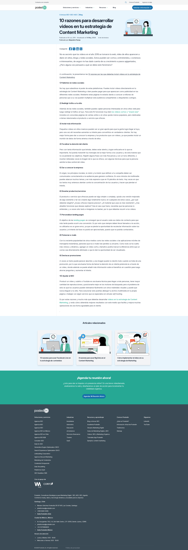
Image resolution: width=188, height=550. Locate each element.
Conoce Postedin (134, 2)
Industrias (89, 7)
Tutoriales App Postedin (95, 437)
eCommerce (71, 431)
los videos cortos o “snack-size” (125, 112)
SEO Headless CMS (40, 473)
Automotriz (70, 424)
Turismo (69, 437)
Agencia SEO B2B (40, 437)
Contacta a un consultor (42, 2)
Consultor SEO (39, 441)
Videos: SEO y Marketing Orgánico (98, 434)
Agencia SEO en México (42, 431)
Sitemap (119, 431)
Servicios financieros (73, 434)
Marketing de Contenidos (42, 460)
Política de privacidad (73, 548)
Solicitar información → (142, 8)
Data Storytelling (39, 466)
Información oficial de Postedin (127, 424)
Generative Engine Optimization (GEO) (46, 447)
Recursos (102, 7)
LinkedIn (146, 421)
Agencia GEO (38, 428)
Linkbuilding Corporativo (42, 453)
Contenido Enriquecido (41, 463)
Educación (70, 428)
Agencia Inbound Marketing (43, 457)
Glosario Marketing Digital (95, 428)
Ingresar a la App (147, 2)
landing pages (79, 220)
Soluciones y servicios (71, 7)
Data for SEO (38, 444)
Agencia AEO (38, 424)
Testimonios (121, 428)
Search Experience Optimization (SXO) (47, 450)
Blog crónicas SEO (93, 421)
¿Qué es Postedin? (123, 421)
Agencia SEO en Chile (41, 434)
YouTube (147, 424)
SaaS (68, 441)
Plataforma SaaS (39, 470)
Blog (114, 7)
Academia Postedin (93, 424)
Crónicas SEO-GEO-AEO (68, 15)
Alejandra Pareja (74, 40)
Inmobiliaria (70, 421)
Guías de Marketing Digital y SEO (97, 431)
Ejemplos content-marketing (96, 441)
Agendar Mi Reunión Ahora (94, 396)
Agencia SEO (38, 421)
